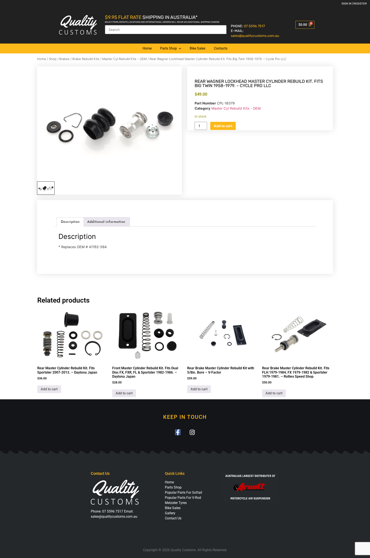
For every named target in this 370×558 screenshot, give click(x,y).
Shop (53, 59)
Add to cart (223, 126)
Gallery (170, 513)
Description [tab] (70, 222)
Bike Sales (197, 48)
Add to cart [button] (49, 389)
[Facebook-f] (178, 432)
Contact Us (173, 518)
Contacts (220, 48)
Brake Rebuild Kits (85, 59)
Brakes (64, 59)
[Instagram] (192, 432)
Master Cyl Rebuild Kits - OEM (124, 59)
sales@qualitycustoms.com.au (255, 36)
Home (147, 48)
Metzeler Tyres (176, 503)
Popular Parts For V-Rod (183, 498)
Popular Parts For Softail (183, 492)
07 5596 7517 (254, 26)
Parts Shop (168, 48)
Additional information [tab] (106, 222)
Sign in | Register (354, 3)
